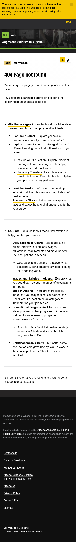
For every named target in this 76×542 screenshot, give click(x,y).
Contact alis (10, 453)
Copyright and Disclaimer (16, 527)
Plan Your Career (24, 136)
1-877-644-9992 (13, 478)
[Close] (71, 4)
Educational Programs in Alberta (34, 307)
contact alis (27, 382)
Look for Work (22, 188)
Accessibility (11, 500)
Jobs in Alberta (23, 291)
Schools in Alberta (28, 327)
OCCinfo (14, 231)
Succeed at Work (24, 200)
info (9, 35)
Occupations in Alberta (28, 243)
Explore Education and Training (34, 144)
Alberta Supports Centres (18, 475)
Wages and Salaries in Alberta (22, 42)
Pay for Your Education (31, 160)
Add (41, 23)
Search (59, 23)
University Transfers (29, 172)
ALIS (21, 24)
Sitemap (8, 507)
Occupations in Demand (32, 263)
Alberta (9, 24)
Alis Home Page (19, 124)
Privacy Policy (12, 493)
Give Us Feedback (14, 460)
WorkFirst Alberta (14, 467)
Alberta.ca (9, 486)
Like (50, 23)
